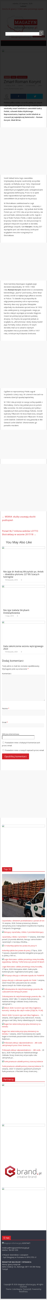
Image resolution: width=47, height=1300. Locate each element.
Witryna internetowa (10, 734)
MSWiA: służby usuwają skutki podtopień (19, 518)
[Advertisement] (23, 151)
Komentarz (6, 673)
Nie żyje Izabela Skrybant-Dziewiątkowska (16, 611)
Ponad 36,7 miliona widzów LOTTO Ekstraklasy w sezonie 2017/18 (20, 532)
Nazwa (5, 708)
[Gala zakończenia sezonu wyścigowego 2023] (23, 622)
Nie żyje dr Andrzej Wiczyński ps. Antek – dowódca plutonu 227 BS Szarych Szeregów (23, 574)
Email (5, 722)
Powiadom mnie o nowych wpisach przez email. (24, 750)
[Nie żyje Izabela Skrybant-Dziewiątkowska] (23, 586)
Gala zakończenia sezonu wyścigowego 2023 (23, 647)
